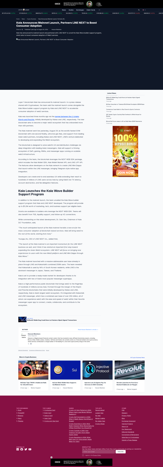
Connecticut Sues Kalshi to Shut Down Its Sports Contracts (123, 109)
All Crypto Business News (137, 357)
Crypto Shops (100, 424)
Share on (18, 29)
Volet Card (47, 418)
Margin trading (100, 418)
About (47, 350)
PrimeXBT (21, 413)
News (23, 19)
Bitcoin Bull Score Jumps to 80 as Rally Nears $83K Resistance (124, 121)
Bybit (19, 410)
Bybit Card (47, 413)
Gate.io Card (48, 415)
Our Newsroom (127, 429)
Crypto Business (31, 19)
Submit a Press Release (129, 440)
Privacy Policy (126, 415)
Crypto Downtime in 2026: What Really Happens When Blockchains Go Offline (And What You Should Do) (81, 426)
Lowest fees (99, 413)
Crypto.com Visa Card (51, 421)
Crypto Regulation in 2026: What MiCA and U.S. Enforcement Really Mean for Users (80, 439)
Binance (20, 415)
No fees (98, 415)
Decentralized (99, 410)
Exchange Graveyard (128, 421)
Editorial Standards (23, 350)
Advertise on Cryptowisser (130, 437)
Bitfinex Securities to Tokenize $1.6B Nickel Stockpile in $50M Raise (125, 104)
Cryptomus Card (49, 410)
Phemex (20, 421)
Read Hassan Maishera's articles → (88, 329)
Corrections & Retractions (130, 435)
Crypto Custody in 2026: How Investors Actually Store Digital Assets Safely (79, 433)
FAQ (123, 410)
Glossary (124, 413)
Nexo (19, 418)
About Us (125, 426)
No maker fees (100, 421)
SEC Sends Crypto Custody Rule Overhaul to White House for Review (123, 115)
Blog (123, 418)
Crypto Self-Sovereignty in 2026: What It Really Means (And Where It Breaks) (81, 419)
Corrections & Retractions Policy (37, 350)
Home (18, 19)
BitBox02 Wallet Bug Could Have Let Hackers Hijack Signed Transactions (123, 98)
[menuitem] (64, 10)
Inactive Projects (127, 424)
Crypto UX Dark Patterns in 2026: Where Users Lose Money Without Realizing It (80, 412)
